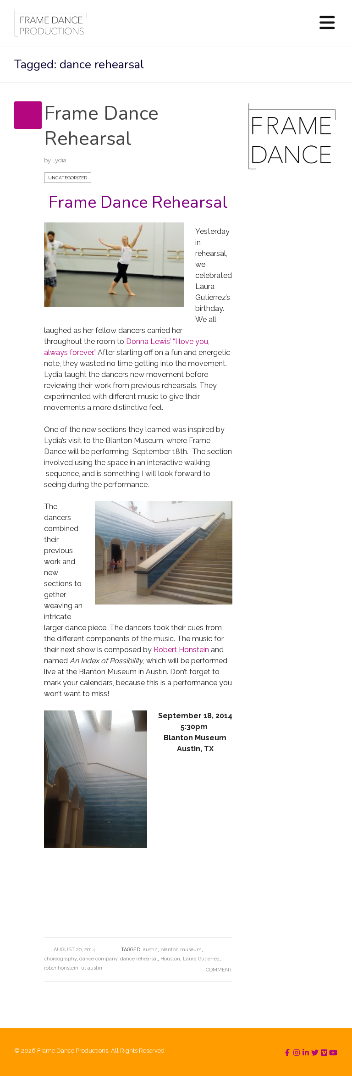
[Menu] (327, 23)
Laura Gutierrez (201, 959)
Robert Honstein (182, 649)
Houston (170, 959)
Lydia (59, 160)
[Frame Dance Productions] (50, 23)
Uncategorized (67, 177)
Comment (219, 970)
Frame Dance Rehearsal (101, 126)
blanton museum (181, 950)
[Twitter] (314, 1052)
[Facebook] (287, 1052)
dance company (98, 959)
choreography (60, 959)
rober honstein (61, 968)
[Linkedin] (305, 1052)
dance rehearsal (139, 959)
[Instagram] (296, 1052)
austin (150, 950)
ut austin (91, 968)
